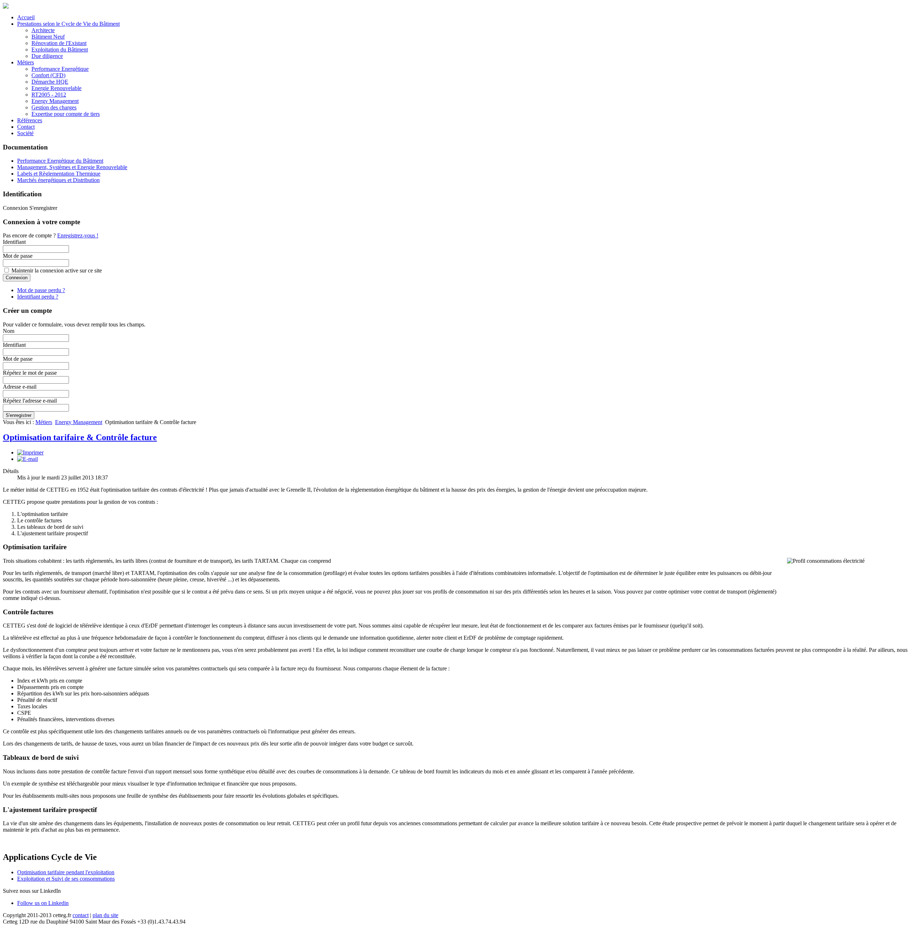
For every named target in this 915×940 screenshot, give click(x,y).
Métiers (25, 62)
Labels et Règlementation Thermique (58, 174)
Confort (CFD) (48, 75)
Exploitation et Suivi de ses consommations (66, 879)
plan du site (105, 915)
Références (29, 120)
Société (25, 133)
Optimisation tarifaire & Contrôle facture (80, 437)
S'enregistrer (18, 415)
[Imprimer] (30, 452)
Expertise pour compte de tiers (65, 114)
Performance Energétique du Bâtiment (60, 161)
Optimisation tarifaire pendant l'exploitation (65, 872)
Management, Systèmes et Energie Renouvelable (72, 167)
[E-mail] (27, 459)
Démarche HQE (49, 82)
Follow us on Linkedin (43, 903)
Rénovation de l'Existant (58, 43)
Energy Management (55, 101)
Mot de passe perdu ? (41, 290)
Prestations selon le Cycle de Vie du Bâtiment (68, 24)
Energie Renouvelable (56, 88)
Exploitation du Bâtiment (59, 49)
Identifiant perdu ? (37, 297)
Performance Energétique (60, 69)
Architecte (43, 30)
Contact (26, 127)
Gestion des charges (53, 107)
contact (81, 915)
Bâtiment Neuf (48, 37)
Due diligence (47, 56)
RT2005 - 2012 (48, 95)
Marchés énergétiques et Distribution (58, 180)
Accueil (26, 17)
